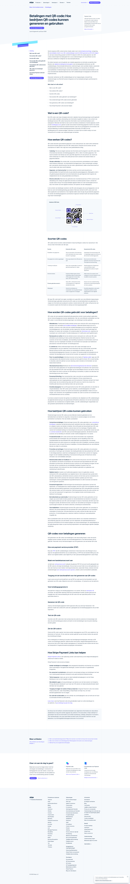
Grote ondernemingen (71, 799)
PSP (54, 551)
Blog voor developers (71, 870)
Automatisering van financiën (73, 811)
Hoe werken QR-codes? (35, 56)
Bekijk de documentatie (90, 777)
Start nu (33, 778)
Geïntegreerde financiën (72, 809)
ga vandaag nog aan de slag (64, 703)
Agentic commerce (70, 803)
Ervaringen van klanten (89, 801)
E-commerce (69, 807)
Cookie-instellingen (89, 818)
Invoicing (50, 824)
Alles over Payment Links (72, 774)
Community (87, 805)
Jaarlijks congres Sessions (90, 807)
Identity (49, 822)
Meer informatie (88, 29)
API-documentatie (70, 861)
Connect (50, 813)
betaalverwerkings (86, 51)
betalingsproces (56, 124)
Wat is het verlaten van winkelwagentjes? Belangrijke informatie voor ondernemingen (70, 740)
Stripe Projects (69, 869)
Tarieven (68, 2)
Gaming (68, 830)
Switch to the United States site (103, 880)
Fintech (68, 828)
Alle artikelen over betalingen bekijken (37, 742)
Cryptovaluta (51, 814)
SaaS (67, 822)
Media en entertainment (71, 835)
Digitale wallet (87, 357)
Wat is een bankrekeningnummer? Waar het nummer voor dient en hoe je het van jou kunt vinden (73, 739)
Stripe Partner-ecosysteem (72, 852)
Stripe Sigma (51, 841)
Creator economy (70, 826)
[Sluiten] (127, 877)
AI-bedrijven (69, 824)
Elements (50, 818)
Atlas (49, 801)
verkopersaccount (60, 564)
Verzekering (69, 833)
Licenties (86, 814)
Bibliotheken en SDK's (71, 867)
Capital (49, 807)
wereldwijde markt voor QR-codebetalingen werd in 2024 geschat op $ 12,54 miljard (74, 53)
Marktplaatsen (69, 816)
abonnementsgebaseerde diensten (81, 365)
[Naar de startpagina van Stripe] (31, 797)
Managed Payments (52, 830)
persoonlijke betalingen (70, 325)
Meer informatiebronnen (36, 7)
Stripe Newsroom (88, 829)
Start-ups (68, 801)
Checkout (50, 809)
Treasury (50, 847)
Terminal (50, 845)
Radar (49, 837)
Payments (50, 833)
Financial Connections (53, 820)
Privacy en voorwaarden (90, 809)
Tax (49, 843)
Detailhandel (69, 843)
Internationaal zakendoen (72, 813)
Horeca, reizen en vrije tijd (72, 831)
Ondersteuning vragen (89, 838)
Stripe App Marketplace (71, 850)
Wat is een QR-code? (35, 53)
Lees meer (51, 701)
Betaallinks (50, 831)
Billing (49, 805)
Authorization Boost (52, 803)
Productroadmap (88, 825)
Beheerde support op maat (90, 840)
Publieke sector (69, 841)
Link (49, 828)
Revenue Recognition (53, 839)
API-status (68, 863)
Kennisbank (87, 799)
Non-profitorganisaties (71, 837)
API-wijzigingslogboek (71, 865)
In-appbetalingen (70, 814)
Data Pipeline (51, 816)
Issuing (49, 826)
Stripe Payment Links (54, 656)
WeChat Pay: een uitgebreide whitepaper (59, 742)
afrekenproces (86, 331)
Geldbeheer (69, 818)
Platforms (68, 820)
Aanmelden (84, 2)
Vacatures (86, 827)
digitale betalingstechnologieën (64, 64)
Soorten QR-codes (34, 58)
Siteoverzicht (87, 816)
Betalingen (48, 7)
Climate (49, 811)
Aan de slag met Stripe (36, 28)
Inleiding (32, 51)
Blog (85, 803)
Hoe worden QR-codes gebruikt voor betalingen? (37, 61)
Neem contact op (94, 2)
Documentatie (69, 859)
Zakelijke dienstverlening (72, 839)
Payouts (50, 835)
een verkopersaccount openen (66, 569)
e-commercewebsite (55, 431)
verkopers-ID (90, 590)
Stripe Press (87, 831)
